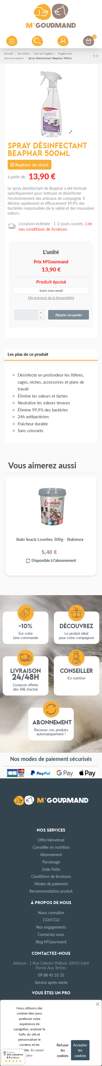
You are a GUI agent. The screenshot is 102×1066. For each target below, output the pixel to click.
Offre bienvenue (51, 839)
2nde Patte (51, 869)
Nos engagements (51, 927)
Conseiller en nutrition (51, 847)
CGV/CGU (51, 919)
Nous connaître (51, 912)
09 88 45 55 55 (51, 975)
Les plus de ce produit (28, 354)
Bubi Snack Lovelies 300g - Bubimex (50, 539)
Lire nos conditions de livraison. (55, 226)
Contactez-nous (51, 934)
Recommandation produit (51, 891)
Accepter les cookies (80, 1050)
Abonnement (51, 854)
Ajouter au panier (68, 314)
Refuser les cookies (63, 1050)
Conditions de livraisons (51, 876)
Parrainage (51, 862)
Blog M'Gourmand (51, 941)
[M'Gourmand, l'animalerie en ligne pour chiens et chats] (51, 14)
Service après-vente (51, 982)
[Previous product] (94, 55)
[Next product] (97, 55)
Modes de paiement (51, 883)
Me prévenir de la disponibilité (51, 297)
